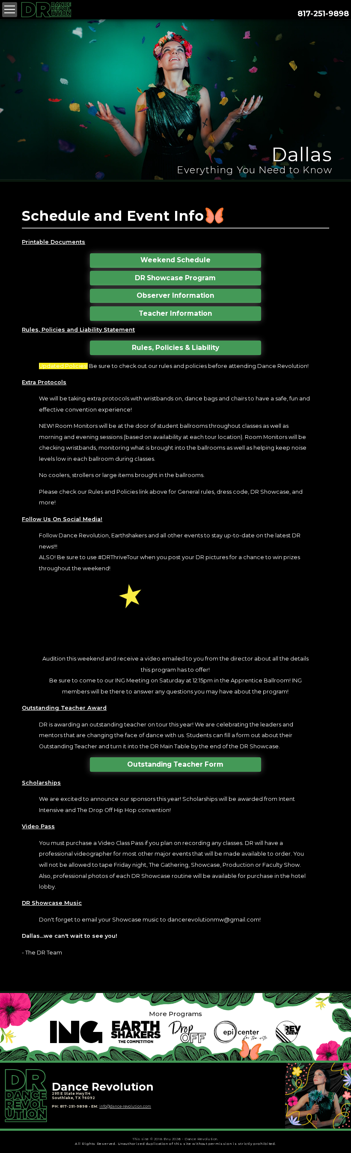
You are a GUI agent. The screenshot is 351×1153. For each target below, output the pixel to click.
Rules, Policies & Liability (175, 348)
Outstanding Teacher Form (175, 764)
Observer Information (175, 295)
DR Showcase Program (175, 278)
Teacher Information (175, 313)
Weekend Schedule (175, 260)
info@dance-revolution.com (125, 1106)
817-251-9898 (323, 13)
